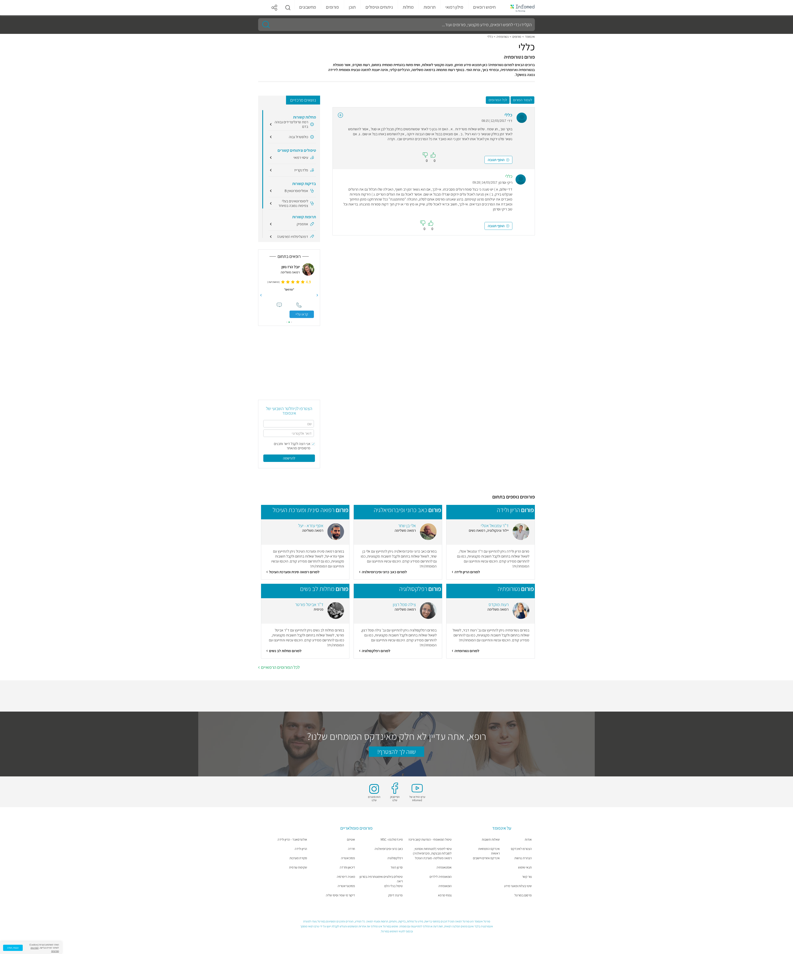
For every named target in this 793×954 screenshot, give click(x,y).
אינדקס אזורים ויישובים (486, 858)
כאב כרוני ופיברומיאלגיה (389, 849)
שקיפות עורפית (298, 867)
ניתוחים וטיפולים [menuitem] (379, 7)
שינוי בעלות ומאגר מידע (518, 886)
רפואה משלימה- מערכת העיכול (433, 858)
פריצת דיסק (395, 895)
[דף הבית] (520, 7)
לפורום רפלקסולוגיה (376, 650)
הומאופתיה (445, 886)
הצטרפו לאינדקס (521, 849)
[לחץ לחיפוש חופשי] (264, 24)
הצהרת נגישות (523, 858)
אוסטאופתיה (444, 867)
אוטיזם (351, 839)
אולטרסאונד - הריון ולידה (292, 839)
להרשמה (289, 458)
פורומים (516, 37)
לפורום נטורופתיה (467, 650)
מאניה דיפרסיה (346, 876)
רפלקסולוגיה (395, 858)
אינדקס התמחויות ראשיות (489, 851)
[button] (287, 7)
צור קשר (527, 876)
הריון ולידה (301, 849)
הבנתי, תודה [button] (13, 947)
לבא (261, 295)
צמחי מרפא (445, 895)
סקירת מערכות (298, 858)
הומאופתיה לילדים (441, 876)
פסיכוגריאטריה (346, 886)
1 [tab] (291, 322)
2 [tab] (289, 322)
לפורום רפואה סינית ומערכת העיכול (294, 572)
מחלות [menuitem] (408, 7)
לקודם (317, 295)
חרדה (351, 849)
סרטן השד (397, 867)
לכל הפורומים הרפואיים (280, 667)
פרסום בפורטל (523, 895)
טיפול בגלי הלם (393, 886)
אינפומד (530, 37)
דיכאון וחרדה (347, 867)
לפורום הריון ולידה (467, 572)
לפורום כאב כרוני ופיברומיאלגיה (384, 572)
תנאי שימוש (525, 867)
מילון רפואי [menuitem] (454, 7)
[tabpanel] (289, 290)
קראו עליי (302, 314)
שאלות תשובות (491, 839)
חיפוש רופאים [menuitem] (484, 7)
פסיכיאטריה (348, 858)
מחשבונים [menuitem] (307, 7)
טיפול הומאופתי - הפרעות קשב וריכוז (430, 839)
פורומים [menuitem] (332, 7)
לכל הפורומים (498, 99)
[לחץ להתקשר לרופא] (299, 305)
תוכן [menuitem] (352, 7)
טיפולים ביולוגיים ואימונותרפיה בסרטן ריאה (381, 878)
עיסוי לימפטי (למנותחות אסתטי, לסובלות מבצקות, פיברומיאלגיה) (432, 851)
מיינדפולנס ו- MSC (392, 839)
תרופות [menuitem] (430, 7)
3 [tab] (286, 322)
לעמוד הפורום (522, 99)
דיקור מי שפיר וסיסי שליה (340, 895)
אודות (528, 839)
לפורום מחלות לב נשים (285, 650)
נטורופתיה (502, 37)
